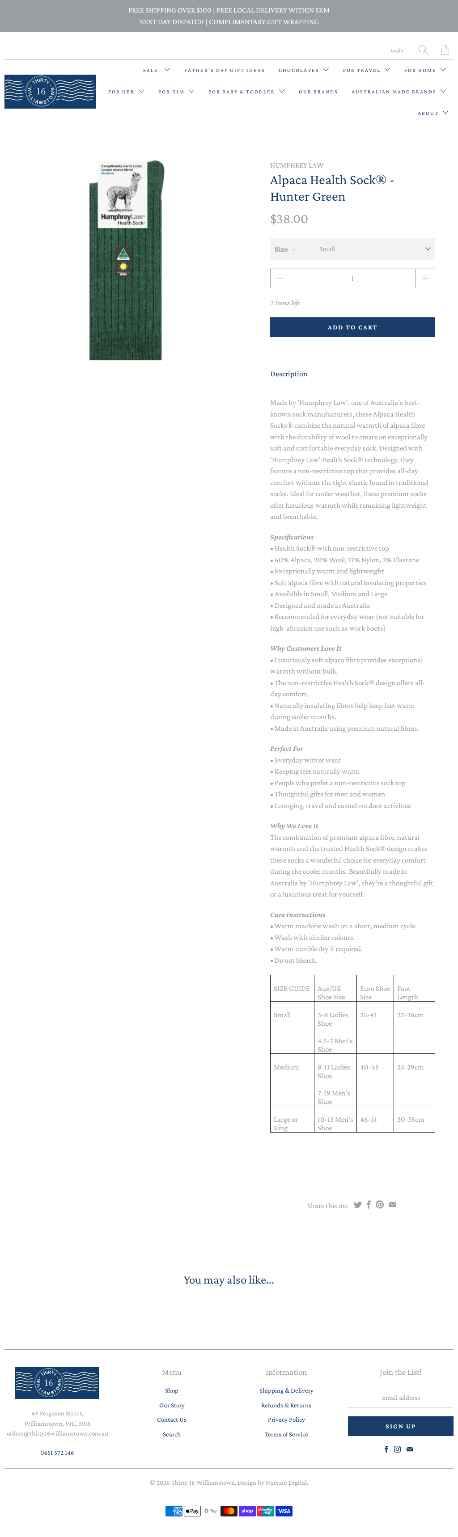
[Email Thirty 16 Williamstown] (410, 1449)
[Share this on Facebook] (368, 1204)
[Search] (423, 50)
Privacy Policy (286, 1419)
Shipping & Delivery (286, 1390)
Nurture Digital (286, 1482)
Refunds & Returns (286, 1405)
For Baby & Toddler (242, 91)
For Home (421, 70)
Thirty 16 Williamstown (203, 1482)
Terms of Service (286, 1434)
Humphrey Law (297, 165)
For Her (122, 91)
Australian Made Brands (395, 91)
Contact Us (172, 1419)
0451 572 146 (57, 1452)
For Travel (362, 70)
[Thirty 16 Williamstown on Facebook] (386, 1449)
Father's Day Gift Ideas (224, 70)
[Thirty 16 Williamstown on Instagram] (397, 1449)
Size (281, 249)
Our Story (172, 1405)
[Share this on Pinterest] (379, 1204)
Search (172, 1434)
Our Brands (318, 91)
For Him (172, 91)
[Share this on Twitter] (357, 1204)
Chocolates (300, 70)
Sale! (152, 70)
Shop (171, 1390)
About (429, 113)
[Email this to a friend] (392, 1204)
